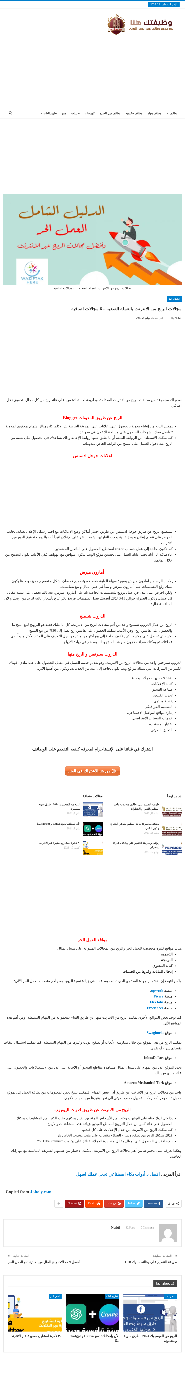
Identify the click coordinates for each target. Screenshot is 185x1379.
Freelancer (155, 1008)
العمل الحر (174, 298)
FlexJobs (156, 1002)
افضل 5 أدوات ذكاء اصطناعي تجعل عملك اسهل (118, 1174)
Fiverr (158, 996)
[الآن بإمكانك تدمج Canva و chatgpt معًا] (93, 829)
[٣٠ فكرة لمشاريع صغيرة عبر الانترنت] (93, 848)
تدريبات (75, 113)
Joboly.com (40, 1191)
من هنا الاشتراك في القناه (89, 771)
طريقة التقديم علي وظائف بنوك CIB (151, 1262)
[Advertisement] (92, 69)
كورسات (90, 113)
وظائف (174, 113)
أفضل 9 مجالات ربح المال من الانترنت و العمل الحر (44, 1262)
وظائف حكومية (134, 113)
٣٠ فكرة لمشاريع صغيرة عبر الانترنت (59, 842)
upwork (157, 991)
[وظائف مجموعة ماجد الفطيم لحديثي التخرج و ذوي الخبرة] (172, 829)
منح (64, 113)
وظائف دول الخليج (110, 113)
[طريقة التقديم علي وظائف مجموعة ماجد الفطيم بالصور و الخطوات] (172, 809)
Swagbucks (155, 1033)
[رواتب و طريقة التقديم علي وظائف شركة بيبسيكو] (172, 848)
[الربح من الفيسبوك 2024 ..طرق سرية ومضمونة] (93, 809)
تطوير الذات (50, 113)
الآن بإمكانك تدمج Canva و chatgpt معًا (58, 823)
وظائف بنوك (154, 113)
